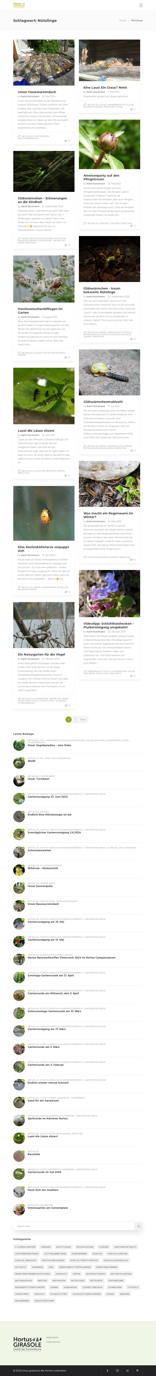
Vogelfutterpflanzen (87, 1294)
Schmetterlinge (93, 1287)
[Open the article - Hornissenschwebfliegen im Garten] (28, 278)
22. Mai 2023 (114, 183)
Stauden (114, 223)
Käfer (25, 238)
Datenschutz (53, 1342)
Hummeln (37, 1267)
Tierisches (109, 107)
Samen (54, 1287)
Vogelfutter (58, 1294)
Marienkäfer (114, 104)
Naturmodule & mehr (41, 238)
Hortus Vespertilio (116, 1260)
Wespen (44, 812)
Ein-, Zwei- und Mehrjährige (55, 758)
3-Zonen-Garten (25, 1247)
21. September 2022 (52, 206)
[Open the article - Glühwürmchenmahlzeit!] (94, 372)
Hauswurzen (41, 136)
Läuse (103, 104)
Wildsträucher (44, 1300)
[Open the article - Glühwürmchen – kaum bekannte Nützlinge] (94, 259)
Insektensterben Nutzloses (32, 1274)
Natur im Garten (121, 1274)
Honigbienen (79, 1253)
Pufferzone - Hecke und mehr (41, 241)
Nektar (42, 1280)
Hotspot (20, 1267)
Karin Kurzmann (30, 96)
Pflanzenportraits (51, 865)
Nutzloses (77, 1280)
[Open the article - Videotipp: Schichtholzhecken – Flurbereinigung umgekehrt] (94, 593)
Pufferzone (115, 1280)
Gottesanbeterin (55, 1253)
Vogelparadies (26, 703)
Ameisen (104, 223)
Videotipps (115, 673)
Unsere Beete (113, 740)
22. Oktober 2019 (117, 631)
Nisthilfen (59, 1280)
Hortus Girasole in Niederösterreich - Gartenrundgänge (73, 794)
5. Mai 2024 (114, 92)
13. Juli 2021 (114, 406)
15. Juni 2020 (48, 555)
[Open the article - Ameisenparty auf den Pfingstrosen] (94, 144)
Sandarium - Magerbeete (71, 1098)
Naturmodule (23, 1280)
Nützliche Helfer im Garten (98, 448)
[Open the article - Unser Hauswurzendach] (28, 63)
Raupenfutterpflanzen (29, 1287)
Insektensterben (106, 1267)
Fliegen (38, 353)
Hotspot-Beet (48, 1098)
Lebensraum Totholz (119, 332)
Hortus (97, 1253)
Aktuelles (27, 136)
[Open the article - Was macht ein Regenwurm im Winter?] (94, 484)
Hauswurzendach (28, 138)
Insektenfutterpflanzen (74, 1267)
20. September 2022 (118, 296)
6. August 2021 (50, 317)
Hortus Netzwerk (53, 1260)
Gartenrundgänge (26, 1253)
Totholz (132, 1287)
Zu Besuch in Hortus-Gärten (56, 955)
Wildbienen (46, 1205)
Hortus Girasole (25, 1260)
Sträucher (102, 673)
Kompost (61, 1274)
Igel (42, 740)
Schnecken (115, 1287)
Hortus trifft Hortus (84, 1260)
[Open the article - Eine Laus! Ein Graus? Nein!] (94, 60)
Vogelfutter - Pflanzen (52, 701)
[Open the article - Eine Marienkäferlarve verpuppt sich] (28, 513)
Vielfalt (39, 1294)
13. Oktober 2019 (51, 659)
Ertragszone (85, 1247)
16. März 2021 (115, 521)
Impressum (52, 1337)
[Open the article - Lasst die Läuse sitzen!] (28, 396)
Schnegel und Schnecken (121, 847)
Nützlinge (96, 1280)
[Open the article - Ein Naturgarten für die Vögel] (28, 625)
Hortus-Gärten (117, 1253)
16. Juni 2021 (48, 435)
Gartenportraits (125, 1247)
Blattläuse (63, 1247)
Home (122, 20)
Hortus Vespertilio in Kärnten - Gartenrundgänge (68, 1115)
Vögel (119, 107)
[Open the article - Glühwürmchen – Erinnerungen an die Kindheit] (28, 171)
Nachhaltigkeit (95, 1274)
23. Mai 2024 (48, 96)
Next (83, 719)
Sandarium (70, 1287)
